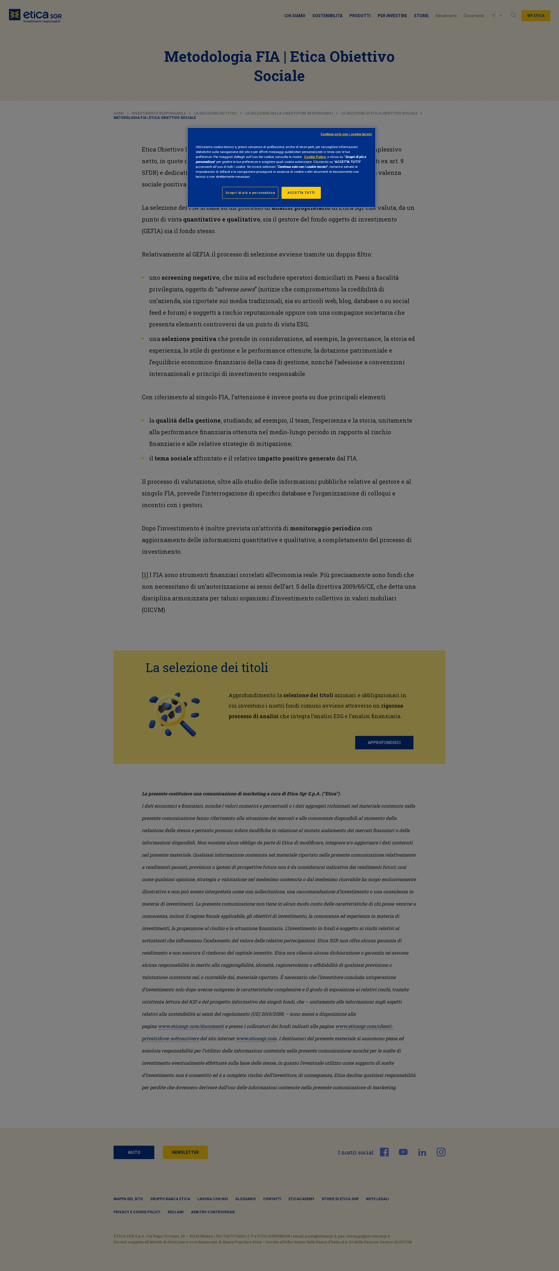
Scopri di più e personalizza (250, 193)
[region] (281, 167)
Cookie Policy (315, 157)
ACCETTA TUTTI (301, 193)
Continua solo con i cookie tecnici (346, 134)
